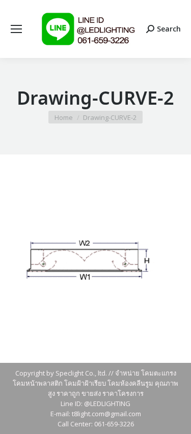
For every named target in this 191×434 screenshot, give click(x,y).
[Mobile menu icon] (16, 29)
